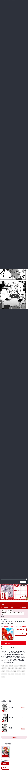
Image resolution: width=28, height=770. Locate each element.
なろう (23, 671)
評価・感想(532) (9, 643)
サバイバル (4, 668)
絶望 (20, 674)
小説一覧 (21, 633)
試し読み (5, 767)
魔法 (15, 671)
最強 (16, 668)
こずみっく (24, 607)
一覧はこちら (14, 737)
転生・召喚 (4, 674)
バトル (18, 671)
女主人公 (11, 665)
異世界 (3, 671)
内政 (24, 668)
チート (7, 671)
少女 (6, 665)
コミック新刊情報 (6, 744)
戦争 (13, 668)
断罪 (23, 674)
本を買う (5, 763)
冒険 (16, 674)
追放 (9, 674)
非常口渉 (6, 607)
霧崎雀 (12, 607)
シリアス (16, 665)
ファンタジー (22, 665)
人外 (3, 665)
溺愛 (9, 668)
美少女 (20, 668)
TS (11, 671)
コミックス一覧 (20, 629)
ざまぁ (3, 676)
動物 (13, 674)
